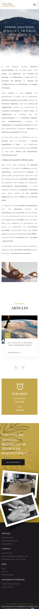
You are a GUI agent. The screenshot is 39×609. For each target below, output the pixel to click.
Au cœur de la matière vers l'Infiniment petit (20, 344)
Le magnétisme (7, 544)
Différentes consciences (10, 541)
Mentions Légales (7, 575)
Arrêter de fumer (7, 537)
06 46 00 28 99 (7, 553)
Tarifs (4, 568)
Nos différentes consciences (20, 253)
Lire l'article (13, 352)
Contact (4, 571)
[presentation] (16, 367)
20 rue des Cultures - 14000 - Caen (13, 559)
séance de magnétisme (26, 151)
